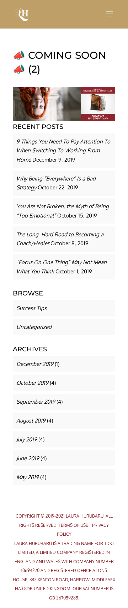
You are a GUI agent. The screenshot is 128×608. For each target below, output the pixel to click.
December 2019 (34, 364)
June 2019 (27, 458)
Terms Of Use (73, 525)
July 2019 (26, 439)
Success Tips (31, 308)
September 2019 (35, 401)
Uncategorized (34, 327)
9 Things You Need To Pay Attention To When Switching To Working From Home (63, 150)
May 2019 (27, 477)
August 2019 (31, 420)
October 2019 (32, 382)
